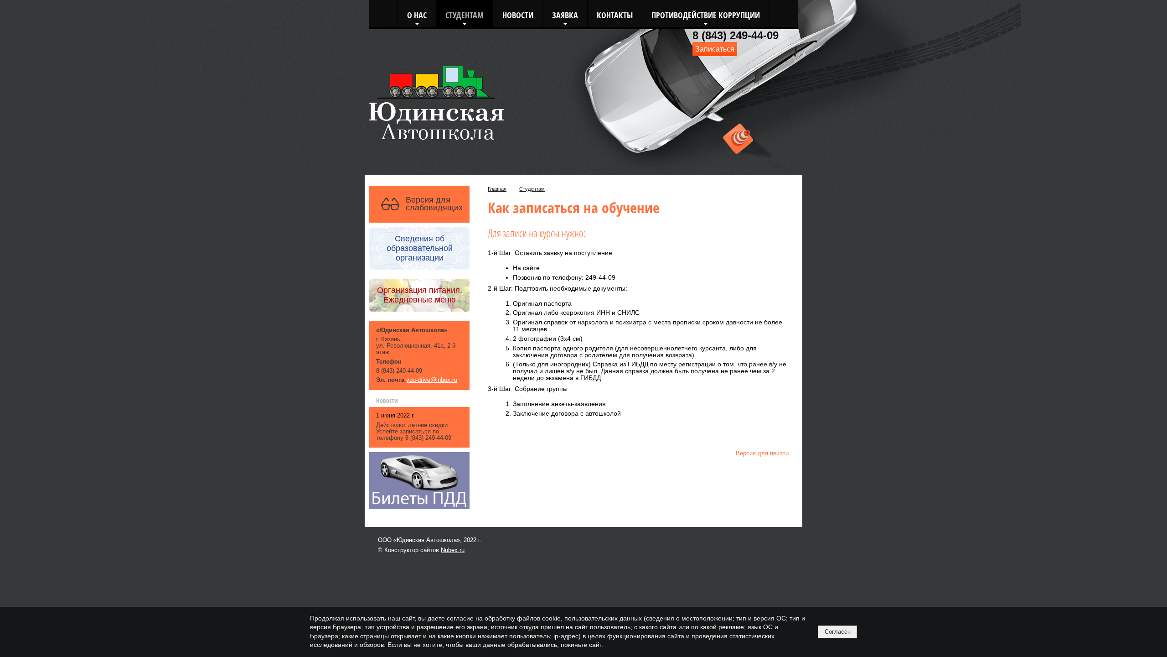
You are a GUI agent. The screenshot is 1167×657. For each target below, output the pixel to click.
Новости (517, 15)
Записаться (714, 49)
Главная (497, 189)
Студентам (464, 15)
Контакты (615, 15)
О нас (417, 15)
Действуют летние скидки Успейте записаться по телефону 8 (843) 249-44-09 (413, 431)
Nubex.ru (453, 550)
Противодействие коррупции (705, 15)
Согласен (838, 631)
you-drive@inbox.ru (431, 380)
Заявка (565, 15)
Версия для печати (762, 453)
